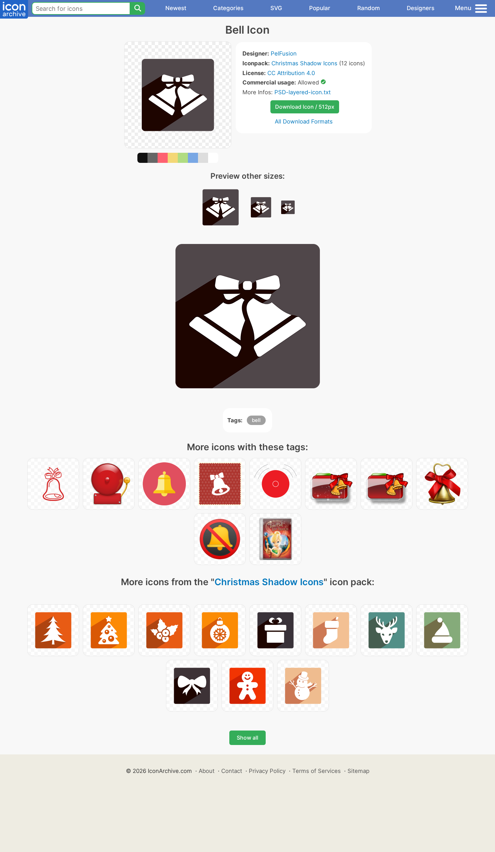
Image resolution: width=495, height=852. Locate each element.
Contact (231, 771)
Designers (420, 8)
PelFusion (284, 53)
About (206, 771)
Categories (228, 8)
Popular (319, 8)
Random (368, 8)
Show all (247, 737)
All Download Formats (304, 121)
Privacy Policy (267, 771)
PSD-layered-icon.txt (302, 92)
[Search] (137, 8)
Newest (175, 8)
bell (256, 420)
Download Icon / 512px (304, 106)
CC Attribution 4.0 (291, 73)
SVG (276, 8)
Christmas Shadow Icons (304, 63)
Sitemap (358, 771)
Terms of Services (316, 771)
